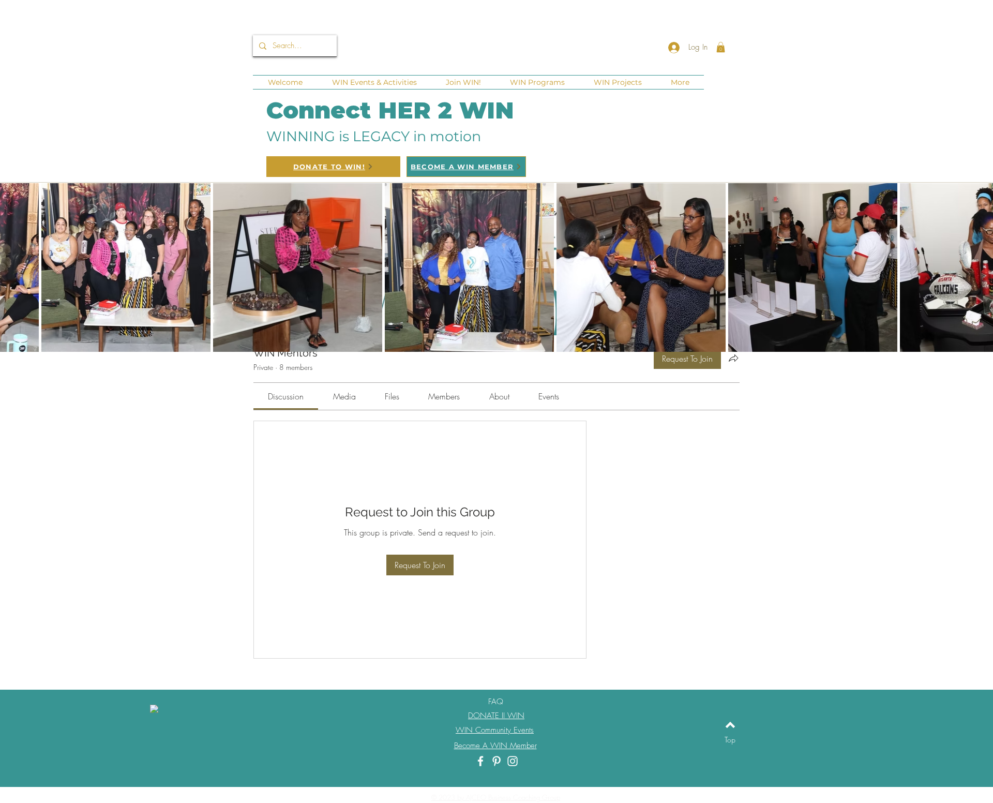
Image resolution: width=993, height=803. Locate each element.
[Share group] (733, 358)
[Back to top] (730, 725)
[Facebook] (480, 761)
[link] (286, 396)
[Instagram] (512, 761)
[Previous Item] (17, 267)
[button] (720, 47)
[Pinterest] (496, 761)
